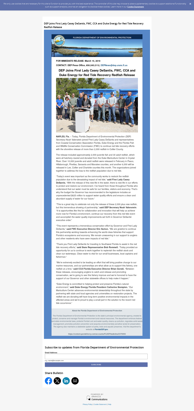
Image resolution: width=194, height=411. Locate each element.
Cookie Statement (135, 6)
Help (109, 404)
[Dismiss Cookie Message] (190, 3)
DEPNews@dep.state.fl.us (114, 65)
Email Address (51, 352)
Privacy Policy (87, 404)
